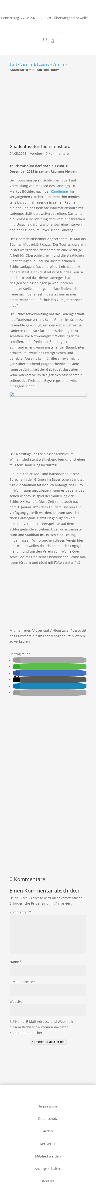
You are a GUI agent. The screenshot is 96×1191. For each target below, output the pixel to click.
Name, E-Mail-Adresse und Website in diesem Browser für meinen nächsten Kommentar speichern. (42, 1027)
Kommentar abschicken (48, 1042)
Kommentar (20, 912)
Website (16, 1001)
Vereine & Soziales (35, 64)
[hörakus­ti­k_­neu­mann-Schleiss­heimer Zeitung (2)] (38, 749)
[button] (16, 660)
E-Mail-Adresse (23, 982)
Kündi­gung (60, 191)
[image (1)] (48, 859)
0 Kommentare (57, 153)
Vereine (59, 64)
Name (16, 962)
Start (13, 64)
